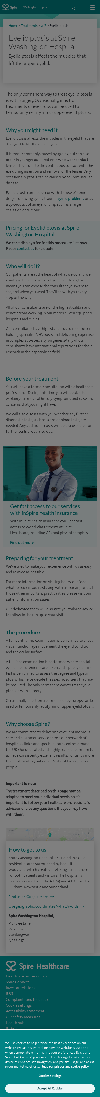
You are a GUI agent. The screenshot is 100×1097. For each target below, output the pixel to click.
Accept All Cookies (50, 1088)
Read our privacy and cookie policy (65, 1067)
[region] (50, 1063)
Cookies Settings (50, 1076)
